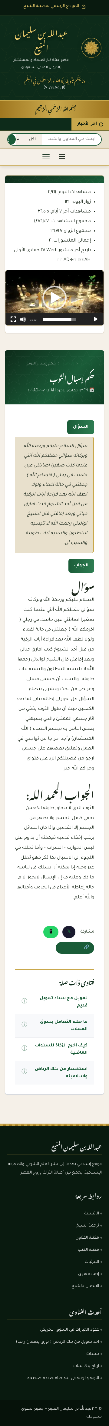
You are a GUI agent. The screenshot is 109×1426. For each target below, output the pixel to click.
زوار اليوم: (80, 202)
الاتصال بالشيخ (85, 1286)
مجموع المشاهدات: (70, 221)
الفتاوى (68, 364)
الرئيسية (87, 364)
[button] (54, 298)
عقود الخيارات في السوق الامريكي (69, 1330)
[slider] (59, 319)
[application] (54, 297)
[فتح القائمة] (62, 157)
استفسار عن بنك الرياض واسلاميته (61, 1073)
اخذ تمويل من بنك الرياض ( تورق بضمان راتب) (57, 1342)
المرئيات (92, 1262)
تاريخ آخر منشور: (73, 250)
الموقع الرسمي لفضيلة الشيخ (51, 6)
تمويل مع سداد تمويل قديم (63, 1002)
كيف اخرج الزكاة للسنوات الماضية (61, 1049)
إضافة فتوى (88, 1274)
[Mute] (23, 319)
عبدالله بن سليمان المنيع (41, 39)
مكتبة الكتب (88, 1250)
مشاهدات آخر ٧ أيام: (70, 211)
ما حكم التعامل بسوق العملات (63, 1026)
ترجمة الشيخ (87, 1226)
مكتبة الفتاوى (87, 1238)
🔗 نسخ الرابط (75, 948)
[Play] (96, 319)
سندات (92, 1354)
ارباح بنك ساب (86, 1366)
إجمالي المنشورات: (71, 240)
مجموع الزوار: (76, 231)
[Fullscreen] (13, 319)
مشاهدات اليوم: (73, 192)
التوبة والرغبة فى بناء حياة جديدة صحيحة (63, 1378)
